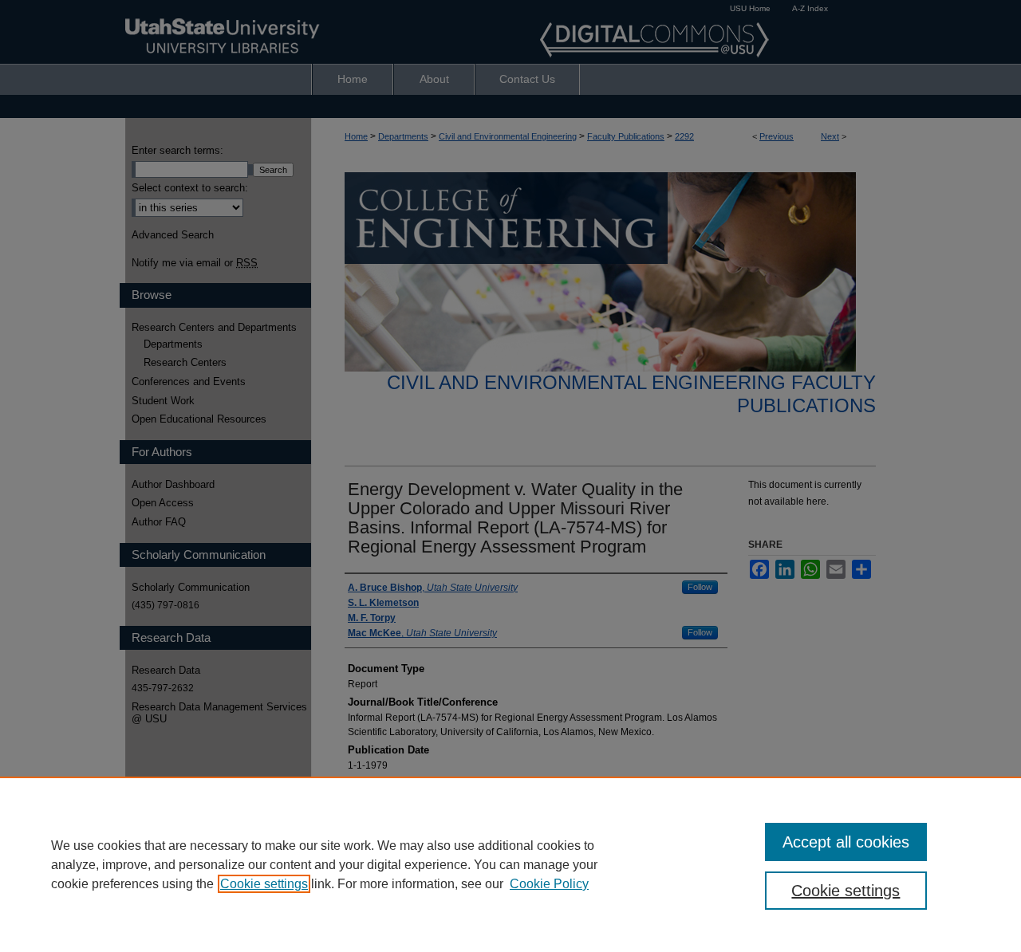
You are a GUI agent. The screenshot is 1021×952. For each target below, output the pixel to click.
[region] (510, 864)
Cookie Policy (549, 884)
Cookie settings (264, 884)
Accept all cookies (846, 842)
